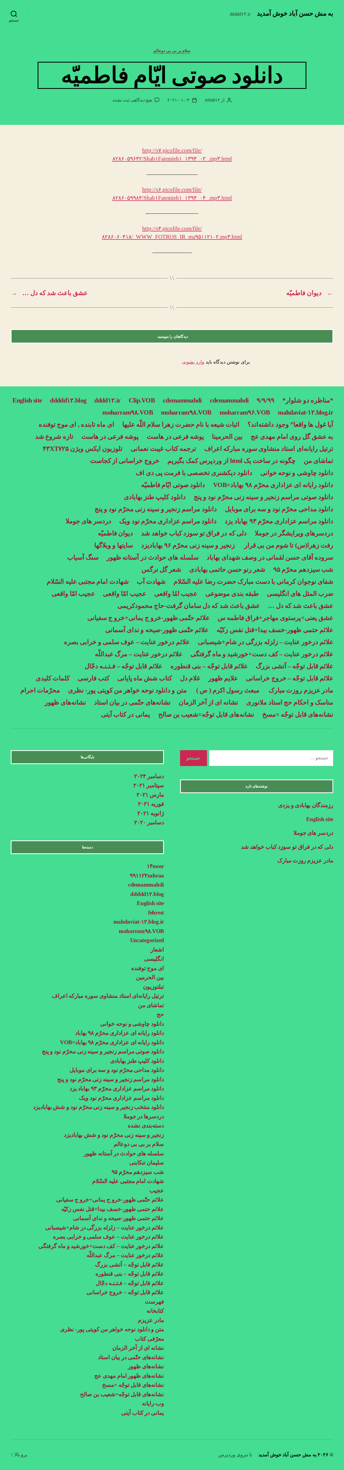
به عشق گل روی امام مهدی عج (292, 436)
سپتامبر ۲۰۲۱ (148, 785)
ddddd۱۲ (212, 100)
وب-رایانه (153, 1403)
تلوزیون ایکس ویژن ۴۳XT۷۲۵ (83, 448)
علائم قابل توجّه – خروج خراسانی (289, 678)
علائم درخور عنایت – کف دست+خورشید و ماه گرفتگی (262, 654)
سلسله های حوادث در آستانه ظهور (153, 557)
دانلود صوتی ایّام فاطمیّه (173, 484)
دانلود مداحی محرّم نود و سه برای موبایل (279, 509)
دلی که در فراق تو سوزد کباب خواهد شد (194, 533)
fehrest (156, 912)
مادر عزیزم (151, 1320)
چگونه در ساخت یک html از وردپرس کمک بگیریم (231, 460)
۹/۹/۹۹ (265, 400)
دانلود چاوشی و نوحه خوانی (296, 472)
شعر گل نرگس (161, 569)
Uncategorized (147, 940)
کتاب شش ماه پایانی (144, 678)
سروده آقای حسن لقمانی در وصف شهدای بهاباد (270, 557)
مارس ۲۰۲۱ (150, 795)
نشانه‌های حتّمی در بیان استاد (132, 702)
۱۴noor (155, 866)
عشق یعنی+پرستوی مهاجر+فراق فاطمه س (275, 617)
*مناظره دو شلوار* (307, 400)
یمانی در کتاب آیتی (125, 714)
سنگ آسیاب (83, 557)
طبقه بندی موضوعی (232, 593)
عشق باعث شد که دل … (300, 605)
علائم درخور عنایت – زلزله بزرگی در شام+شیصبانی (265, 641)
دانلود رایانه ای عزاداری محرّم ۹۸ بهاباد (119, 1033)
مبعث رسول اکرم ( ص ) (227, 690)
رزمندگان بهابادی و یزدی (305, 805)
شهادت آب (151, 581)
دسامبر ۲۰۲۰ (149, 822)
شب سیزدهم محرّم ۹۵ (303, 569)
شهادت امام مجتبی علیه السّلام (87, 581)
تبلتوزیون (153, 986)
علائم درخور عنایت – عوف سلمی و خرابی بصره (127, 641)
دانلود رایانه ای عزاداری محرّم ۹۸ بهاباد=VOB (273, 484)
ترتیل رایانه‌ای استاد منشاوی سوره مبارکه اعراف (268, 448)
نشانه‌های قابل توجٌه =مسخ (297, 714)
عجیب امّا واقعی (124, 593)
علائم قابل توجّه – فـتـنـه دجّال (123, 666)
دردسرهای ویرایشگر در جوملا (294, 533)
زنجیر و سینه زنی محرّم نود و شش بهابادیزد (114, 1135)
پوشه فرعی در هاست (175, 436)
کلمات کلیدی (53, 678)
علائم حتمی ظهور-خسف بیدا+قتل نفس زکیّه (275, 629)
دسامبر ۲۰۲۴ (149, 776)
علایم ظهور (223, 678)
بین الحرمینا (227, 436)
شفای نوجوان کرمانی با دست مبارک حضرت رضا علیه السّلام (253, 581)
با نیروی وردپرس (235, 1454)
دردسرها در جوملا (143, 1116)
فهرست (154, 1301)
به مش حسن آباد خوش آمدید (295, 13)
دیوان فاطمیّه (115, 533)
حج (160, 1014)
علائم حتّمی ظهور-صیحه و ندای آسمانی (157, 629)
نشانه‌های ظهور (65, 702)
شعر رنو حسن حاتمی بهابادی (227, 569)
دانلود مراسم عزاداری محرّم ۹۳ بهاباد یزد (279, 521)
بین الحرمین (150, 977)
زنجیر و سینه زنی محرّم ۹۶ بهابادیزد (188, 545)
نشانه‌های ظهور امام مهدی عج (129, 1376)
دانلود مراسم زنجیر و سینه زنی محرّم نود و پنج (156, 509)
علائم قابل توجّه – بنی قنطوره (209, 666)
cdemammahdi (229, 400)
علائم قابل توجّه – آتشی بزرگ (294, 666)
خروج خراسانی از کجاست (124, 460)
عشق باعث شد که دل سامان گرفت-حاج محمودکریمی (188, 605)
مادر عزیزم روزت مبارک (300, 690)
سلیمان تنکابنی (146, 1162)
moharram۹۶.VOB (245, 412)
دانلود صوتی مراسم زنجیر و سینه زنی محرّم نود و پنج (263, 496)
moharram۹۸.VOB (186, 412)
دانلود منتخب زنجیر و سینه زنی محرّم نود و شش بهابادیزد (98, 1107)
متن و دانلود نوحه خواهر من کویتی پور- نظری (127, 690)
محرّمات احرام (40, 690)
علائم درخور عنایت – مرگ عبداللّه (139, 654)
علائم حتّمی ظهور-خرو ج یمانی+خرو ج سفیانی (148, 617)
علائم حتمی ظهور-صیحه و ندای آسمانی (118, 1218)
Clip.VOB (142, 400)
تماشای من (318, 460)
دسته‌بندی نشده (146, 1125)
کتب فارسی (93, 678)
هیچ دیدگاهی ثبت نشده (132, 100)
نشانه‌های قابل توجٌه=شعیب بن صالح (206, 714)
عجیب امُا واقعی (176, 593)
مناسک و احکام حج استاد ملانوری (289, 702)
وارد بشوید (193, 362)
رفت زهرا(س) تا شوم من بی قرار (288, 545)
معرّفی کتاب (149, 1338)
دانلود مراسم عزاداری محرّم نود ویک (168, 521)
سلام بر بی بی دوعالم (172, 51)
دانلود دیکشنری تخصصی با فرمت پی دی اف (194, 472)
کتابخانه (155, 1311)
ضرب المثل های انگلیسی (300, 593)
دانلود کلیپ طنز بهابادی (155, 496)
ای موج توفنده (147, 968)
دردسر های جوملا (89, 521)
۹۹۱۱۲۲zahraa (147, 875)
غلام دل (190, 678)
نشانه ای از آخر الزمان (208, 702)
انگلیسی (154, 959)
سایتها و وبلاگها (113, 545)
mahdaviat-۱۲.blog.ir (305, 412)
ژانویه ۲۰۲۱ (150, 813)
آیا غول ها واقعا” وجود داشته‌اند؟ (290, 424)
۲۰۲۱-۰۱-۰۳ (178, 100)
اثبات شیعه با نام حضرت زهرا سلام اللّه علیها (181, 424)
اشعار (157, 949)
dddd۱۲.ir (107, 400)
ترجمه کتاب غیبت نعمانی (163, 448)
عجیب (156, 1190)
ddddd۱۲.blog (68, 400)
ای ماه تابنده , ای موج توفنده (76, 424)
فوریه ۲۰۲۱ (151, 804)
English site (27, 400)
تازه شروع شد (54, 436)
